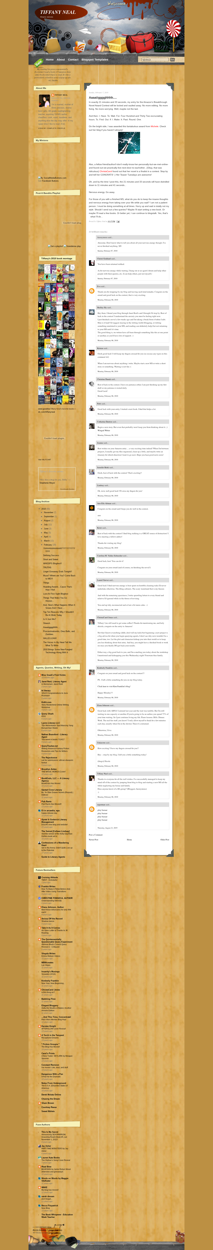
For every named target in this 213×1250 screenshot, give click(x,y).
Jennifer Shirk (103, 467)
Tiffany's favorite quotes (51, 471)
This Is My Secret (49, 1132)
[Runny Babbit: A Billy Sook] (48, 273)
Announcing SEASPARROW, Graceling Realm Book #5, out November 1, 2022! (54, 1137)
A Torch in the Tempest (52, 1035)
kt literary (46, 690)
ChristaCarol (106, 171)
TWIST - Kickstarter (49, 880)
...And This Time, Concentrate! (56, 1017)
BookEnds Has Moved (50, 783)
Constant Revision (50, 1065)
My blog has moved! (49, 1190)
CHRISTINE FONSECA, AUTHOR (57, 898)
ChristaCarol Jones (105, 617)
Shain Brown (47, 1103)
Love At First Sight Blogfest (55, 594)
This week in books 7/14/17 (53, 739)
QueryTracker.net (49, 746)
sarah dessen (47, 1196)
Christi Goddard (104, 258)
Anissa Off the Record (52, 919)
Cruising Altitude (49, 877)
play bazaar (102, 810)
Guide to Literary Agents (53, 857)
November (48, 512)
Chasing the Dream (50, 1099)
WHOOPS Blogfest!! (52, 563)
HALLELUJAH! (50, 638)
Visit (44, 460)
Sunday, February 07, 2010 (107, 251)
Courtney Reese (49, 1107)
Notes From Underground (53, 1083)
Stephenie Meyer (47, 483)
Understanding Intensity (51, 901)
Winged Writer (104, 430)
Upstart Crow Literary (51, 790)
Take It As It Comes (50, 928)
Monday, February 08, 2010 (108, 300)
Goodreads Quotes (67, 489)
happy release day (49, 813)
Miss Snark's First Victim (53, 675)
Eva (98, 286)
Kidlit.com (46, 702)
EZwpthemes (56, 1232)
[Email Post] (118, 221)
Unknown (101, 742)
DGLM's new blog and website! (54, 825)
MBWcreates (47, 962)
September (49, 516)
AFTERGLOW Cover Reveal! (53, 1029)
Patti (99, 403)
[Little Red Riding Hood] (48, 319)
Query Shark (47, 714)
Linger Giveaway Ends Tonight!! (57, 571)
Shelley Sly (102, 307)
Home (50, 59)
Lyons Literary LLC (50, 723)
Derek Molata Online (51, 1094)
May (46, 532)
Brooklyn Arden (49, 769)
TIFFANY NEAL (58, 11)
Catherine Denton (104, 421)
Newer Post (93, 839)
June (46, 528)
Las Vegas (45, 965)
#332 (43, 716)
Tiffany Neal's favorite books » (63, 409)
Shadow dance (47, 921)
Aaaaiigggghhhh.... (103, 97)
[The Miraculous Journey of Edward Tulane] (48, 403)
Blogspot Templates (95, 59)
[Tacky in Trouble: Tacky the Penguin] (54, 282)
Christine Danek (104, 379)
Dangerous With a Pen (52, 1074)
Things (46, 583)
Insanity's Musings (50, 971)
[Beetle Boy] (48, 279)
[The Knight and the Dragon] (72, 270)
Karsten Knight (48, 1026)
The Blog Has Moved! (50, 1047)
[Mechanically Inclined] (54, 395)
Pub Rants (46, 801)
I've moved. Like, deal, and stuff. (54, 1067)
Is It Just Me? (49, 619)
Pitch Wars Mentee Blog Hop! (53, 1019)
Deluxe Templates (55, 1230)
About (61, 59)
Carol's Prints (48, 1053)
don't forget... (46, 1199)
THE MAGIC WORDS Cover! (53, 772)
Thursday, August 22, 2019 (107, 828)
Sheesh (46, 623)
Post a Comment (96, 834)
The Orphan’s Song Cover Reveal (55, 1160)
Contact (73, 59)
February (48, 545)
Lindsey (100, 485)
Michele (154, 126)
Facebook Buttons (50, 181)
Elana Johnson (103, 705)
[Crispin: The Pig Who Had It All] (42, 280)
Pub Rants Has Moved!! (51, 804)
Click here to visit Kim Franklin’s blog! (114, 686)
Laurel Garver (103, 580)
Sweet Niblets (48, 1111)
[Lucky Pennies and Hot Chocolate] (60, 272)
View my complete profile (51, 128)
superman (101, 804)
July (46, 524)
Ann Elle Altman (104, 503)
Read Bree (46, 1167)
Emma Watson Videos (50, 956)
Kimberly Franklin (105, 667)
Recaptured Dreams (50, 1038)
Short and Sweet (50, 559)
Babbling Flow (48, 999)
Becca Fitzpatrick (49, 1205)
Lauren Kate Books (50, 1157)
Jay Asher (46, 1146)
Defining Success (51, 555)
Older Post (164, 839)
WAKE (44, 1187)
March (47, 541)
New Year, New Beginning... (53, 983)
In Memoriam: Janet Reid (52, 684)
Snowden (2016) (48, 974)
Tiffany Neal (102, 773)
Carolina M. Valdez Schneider (109, 555)
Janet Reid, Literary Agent (53, 681)
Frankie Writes (48, 886)
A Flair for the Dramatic (51, 1077)
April (46, 537)
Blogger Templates (39, 1230)
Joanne (100, 442)
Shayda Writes (48, 953)
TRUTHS (47, 567)
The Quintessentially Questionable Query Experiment (56, 940)
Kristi (99, 527)
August (47, 520)
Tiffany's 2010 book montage (56, 258)
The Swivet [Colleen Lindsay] (55, 831)
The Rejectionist (49, 757)
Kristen (100, 348)
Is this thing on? (48, 992)
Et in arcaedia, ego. (50, 810)
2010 (43, 509)
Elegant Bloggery (49, 1005)
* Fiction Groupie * (50, 1044)
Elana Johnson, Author (52, 907)
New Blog (45, 1208)
